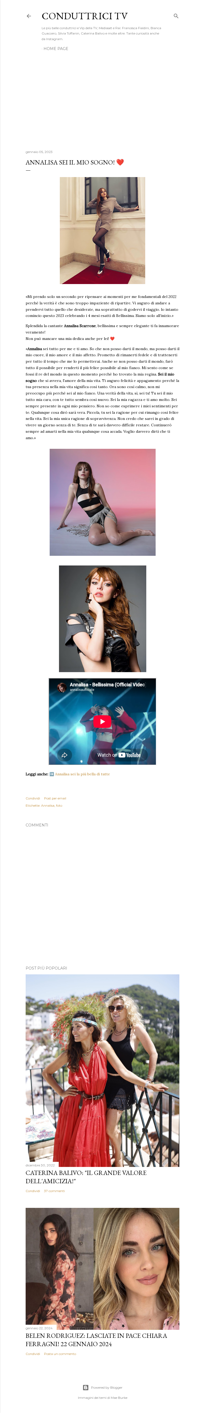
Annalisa (47, 805)
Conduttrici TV (85, 16)
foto (59, 805)
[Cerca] (176, 15)
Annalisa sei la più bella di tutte (82, 774)
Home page (56, 48)
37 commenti (54, 1191)
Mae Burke (119, 1398)
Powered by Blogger (107, 1387)
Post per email (55, 798)
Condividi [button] (33, 798)
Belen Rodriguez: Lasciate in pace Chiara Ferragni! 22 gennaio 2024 (96, 1339)
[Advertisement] (102, 99)
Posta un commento (60, 1354)
